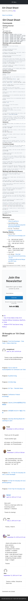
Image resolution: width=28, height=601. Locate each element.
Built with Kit (14, 306)
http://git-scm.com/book (15, 230)
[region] (14, 141)
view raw (23, 265)
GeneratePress (22, 598)
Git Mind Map (12, 382)
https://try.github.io (13, 221)
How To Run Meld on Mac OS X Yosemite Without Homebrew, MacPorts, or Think (14, 320)
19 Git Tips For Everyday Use (16, 489)
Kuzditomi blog (12, 376)
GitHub (4, 266)
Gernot (8, 495)
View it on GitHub (7, 15)
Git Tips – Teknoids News (15, 388)
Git (5, 315)
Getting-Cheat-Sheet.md (8, 265)
